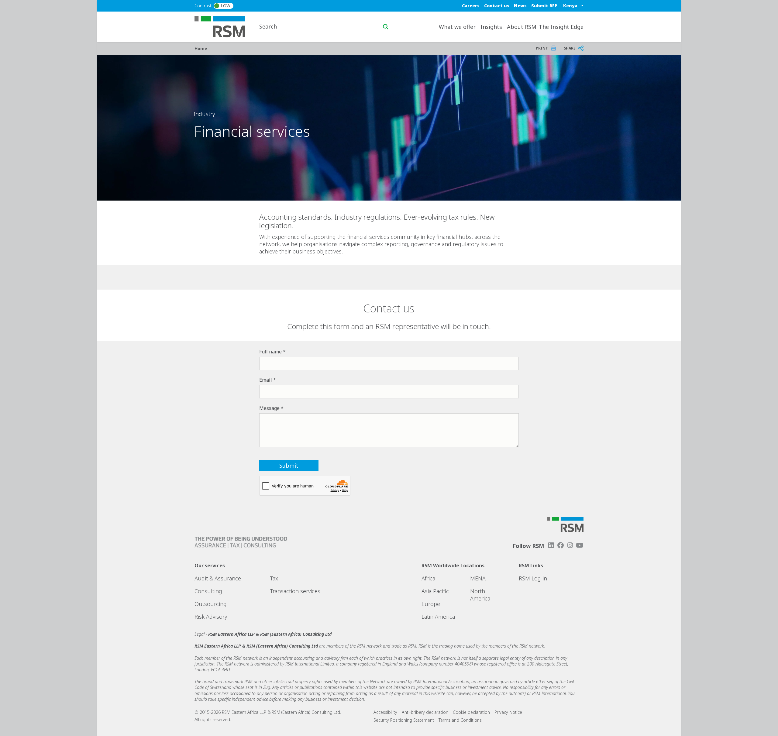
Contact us (496, 6)
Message (269, 408)
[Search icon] (385, 26)
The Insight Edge (561, 26)
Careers (471, 6)
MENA (478, 578)
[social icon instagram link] (570, 545)
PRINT (542, 48)
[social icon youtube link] (580, 545)
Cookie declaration (471, 712)
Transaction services (295, 591)
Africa (428, 578)
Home (200, 48)
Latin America (438, 616)
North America (480, 594)
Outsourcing (210, 603)
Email (265, 380)
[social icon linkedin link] (551, 545)
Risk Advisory (210, 616)
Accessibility (385, 712)
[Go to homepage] (223, 26)
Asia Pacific (435, 591)
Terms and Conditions (460, 720)
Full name (270, 351)
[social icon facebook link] (560, 545)
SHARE (570, 48)
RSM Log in (533, 578)
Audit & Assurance (217, 578)
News (520, 6)
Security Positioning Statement (404, 720)
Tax (274, 578)
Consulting (208, 591)
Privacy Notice (508, 712)
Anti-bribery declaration (425, 712)
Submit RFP (544, 6)
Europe (431, 603)
